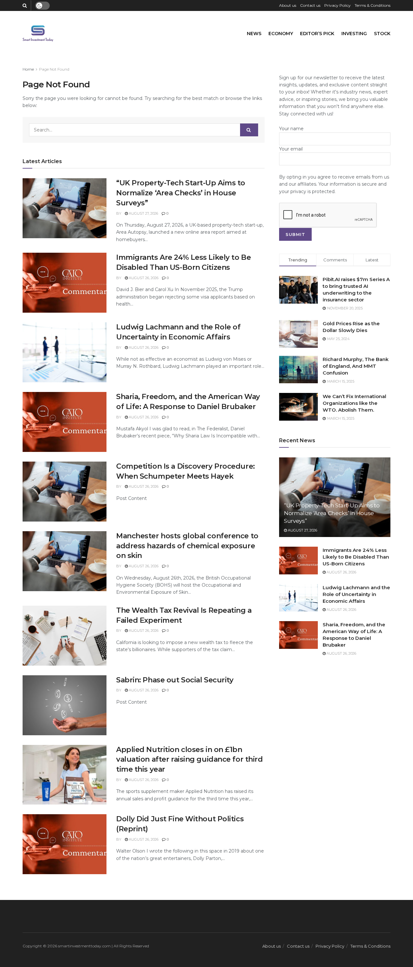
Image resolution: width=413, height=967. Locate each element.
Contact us (310, 5)
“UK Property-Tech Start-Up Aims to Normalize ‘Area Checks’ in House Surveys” (180, 193)
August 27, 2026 (143, 213)
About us (287, 5)
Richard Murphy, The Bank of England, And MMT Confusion (355, 366)
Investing (354, 33)
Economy (280, 33)
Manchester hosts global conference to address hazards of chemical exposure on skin (187, 546)
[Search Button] (249, 129)
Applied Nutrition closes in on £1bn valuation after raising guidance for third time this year (189, 759)
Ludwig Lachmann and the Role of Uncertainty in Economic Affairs (356, 594)
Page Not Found (54, 69)
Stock (382, 33)
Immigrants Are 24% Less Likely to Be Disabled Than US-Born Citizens (356, 557)
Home (28, 69)
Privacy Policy (337, 5)
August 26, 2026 (143, 278)
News (254, 33)
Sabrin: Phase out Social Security (175, 680)
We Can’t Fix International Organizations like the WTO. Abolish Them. (354, 403)
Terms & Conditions (372, 5)
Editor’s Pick (317, 33)
